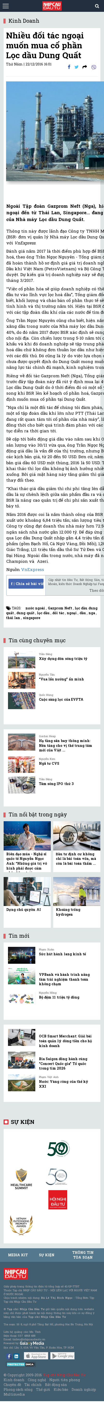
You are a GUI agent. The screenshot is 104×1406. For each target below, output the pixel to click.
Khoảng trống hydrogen (68, 912)
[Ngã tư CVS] (21, 764)
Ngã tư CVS (49, 763)
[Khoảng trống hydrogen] (76, 891)
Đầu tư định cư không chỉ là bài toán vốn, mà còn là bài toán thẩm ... (76, 859)
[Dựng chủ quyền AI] (27, 891)
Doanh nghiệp (84, 1389)
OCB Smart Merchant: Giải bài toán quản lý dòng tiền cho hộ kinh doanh (65, 1041)
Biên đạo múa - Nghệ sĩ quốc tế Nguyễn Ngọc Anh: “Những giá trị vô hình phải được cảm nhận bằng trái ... (26, 863)
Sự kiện (22, 1121)
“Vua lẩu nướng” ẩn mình (61, 679)
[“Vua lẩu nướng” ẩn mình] (21, 680)
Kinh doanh (14, 1379)
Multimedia (14, 1394)
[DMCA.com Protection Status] (21, 1364)
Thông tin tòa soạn (82, 1255)
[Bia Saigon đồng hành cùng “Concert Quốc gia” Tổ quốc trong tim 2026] (21, 1060)
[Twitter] (76, 66)
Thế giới (43, 1389)
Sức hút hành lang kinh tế (62, 954)
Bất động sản (56, 1384)
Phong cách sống (18, 1389)
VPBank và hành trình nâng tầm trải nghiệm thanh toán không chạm (64, 979)
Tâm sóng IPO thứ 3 (56, 783)
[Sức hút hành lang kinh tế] (21, 955)
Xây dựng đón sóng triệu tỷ (63, 658)
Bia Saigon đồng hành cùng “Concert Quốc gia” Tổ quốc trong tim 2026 (63, 1063)
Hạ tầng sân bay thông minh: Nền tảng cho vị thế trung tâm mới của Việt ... (65, 745)
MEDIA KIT (18, 1255)
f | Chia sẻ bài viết (27, 583)
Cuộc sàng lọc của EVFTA (61, 699)
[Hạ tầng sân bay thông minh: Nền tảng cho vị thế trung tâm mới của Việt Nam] (21, 742)
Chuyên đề (12, 1384)
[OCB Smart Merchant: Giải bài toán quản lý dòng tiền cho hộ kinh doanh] (21, 1037)
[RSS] (85, 66)
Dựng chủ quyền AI (23, 909)
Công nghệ (37, 1379)
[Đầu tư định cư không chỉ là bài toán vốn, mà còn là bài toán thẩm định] (76, 835)
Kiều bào (61, 1389)
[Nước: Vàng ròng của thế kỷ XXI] (21, 1082)
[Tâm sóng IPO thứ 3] (21, 785)
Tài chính (32, 1384)
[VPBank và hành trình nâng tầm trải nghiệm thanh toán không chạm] (21, 975)
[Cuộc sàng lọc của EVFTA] (21, 700)
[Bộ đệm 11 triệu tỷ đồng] (21, 998)
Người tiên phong (64, 1379)
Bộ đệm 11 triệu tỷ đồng (59, 997)
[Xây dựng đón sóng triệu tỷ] (21, 659)
